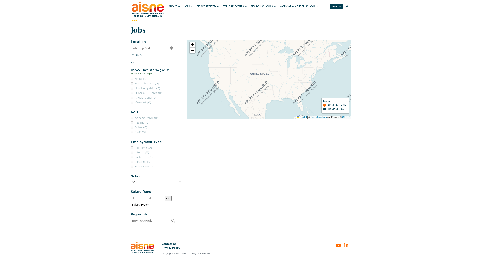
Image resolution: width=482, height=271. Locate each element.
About (173, 6)
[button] (192, 45)
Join (187, 6)
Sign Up (336, 6)
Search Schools (262, 6)
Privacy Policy (171, 247)
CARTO (346, 117)
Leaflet (303, 117)
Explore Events (233, 6)
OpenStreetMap (319, 117)
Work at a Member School (297, 6)
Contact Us (169, 243)
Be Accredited (206, 6)
